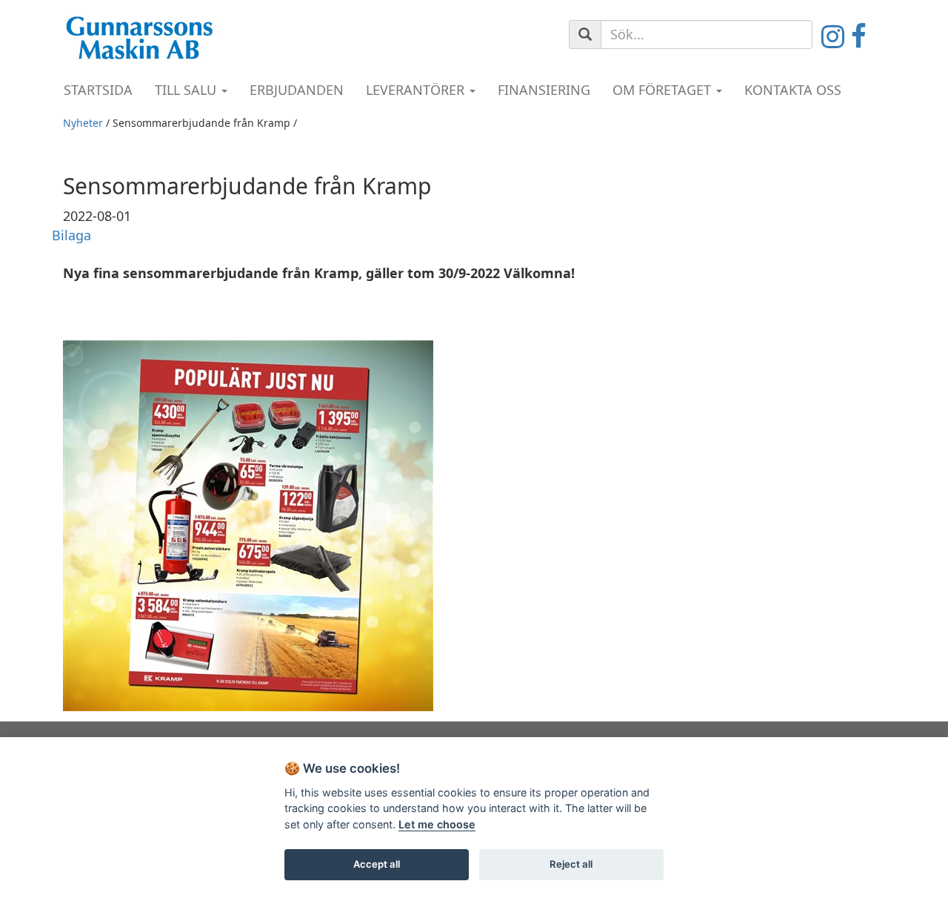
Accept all (376, 864)
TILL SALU (187, 90)
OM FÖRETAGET (663, 90)
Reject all (571, 864)
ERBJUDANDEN (297, 90)
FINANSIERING (544, 90)
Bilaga (71, 235)
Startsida (98, 90)
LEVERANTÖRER (417, 90)
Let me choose (436, 824)
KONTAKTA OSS (792, 90)
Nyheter (83, 123)
